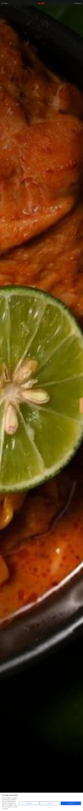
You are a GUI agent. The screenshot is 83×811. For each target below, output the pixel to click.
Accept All (71, 803)
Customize (29, 803)
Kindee (41, 3)
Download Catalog (81, 405)
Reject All (50, 803)
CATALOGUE (77, 3)
